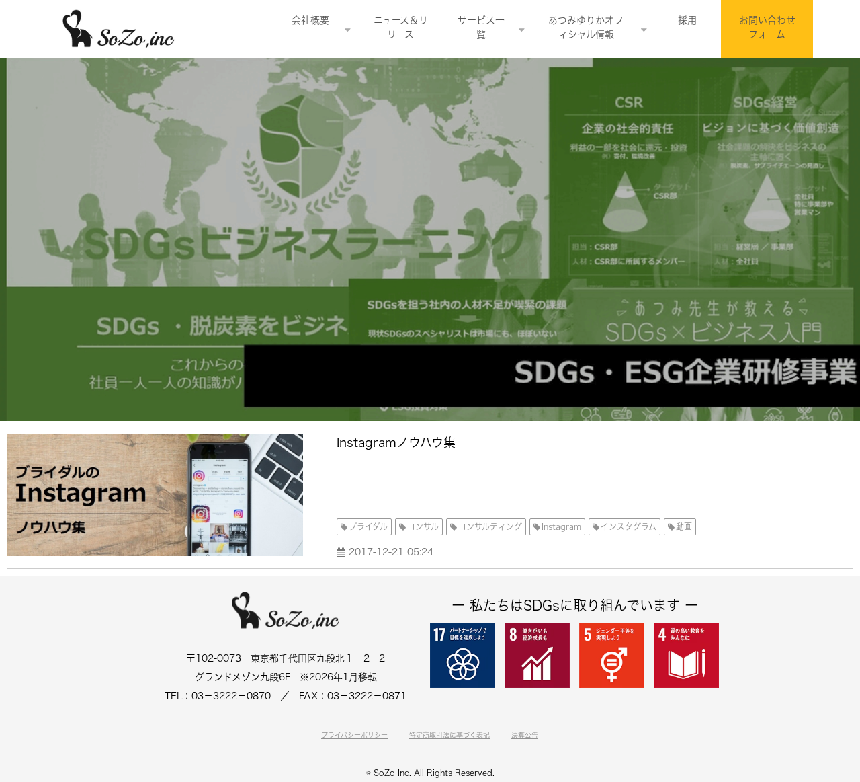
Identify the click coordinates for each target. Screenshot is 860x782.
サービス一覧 (481, 27)
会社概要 (310, 20)
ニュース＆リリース (401, 27)
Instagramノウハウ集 (396, 442)
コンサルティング (490, 526)
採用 (687, 20)
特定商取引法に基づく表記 (449, 735)
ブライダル (368, 526)
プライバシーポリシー (354, 735)
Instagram (561, 526)
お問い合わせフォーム (767, 27)
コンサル (423, 526)
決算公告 (524, 735)
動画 (684, 526)
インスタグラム (628, 526)
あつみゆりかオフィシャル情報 (586, 27)
